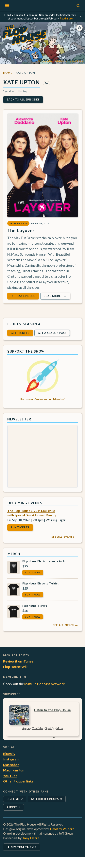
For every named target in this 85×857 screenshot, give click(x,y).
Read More (56, 296)
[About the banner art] (79, 28)
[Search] (78, 5)
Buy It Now (33, 572)
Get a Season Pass (52, 333)
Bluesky (9, 754)
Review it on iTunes (18, 661)
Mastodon (11, 765)
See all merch (65, 625)
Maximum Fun (13, 770)
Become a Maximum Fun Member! (42, 399)
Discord (15, 799)
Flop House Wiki (15, 667)
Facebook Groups (45, 799)
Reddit (15, 808)
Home (7, 72)
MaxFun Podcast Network (44, 684)
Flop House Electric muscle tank (43, 561)
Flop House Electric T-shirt (40, 583)
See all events (64, 536)
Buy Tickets (20, 527)
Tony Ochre (30, 838)
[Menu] (7, 5)
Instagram (11, 759)
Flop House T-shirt (34, 605)
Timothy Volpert (61, 829)
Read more (66, 18)
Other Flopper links (18, 781)
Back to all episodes (23, 99)
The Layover (20, 230)
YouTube (10, 776)
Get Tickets (20, 333)
